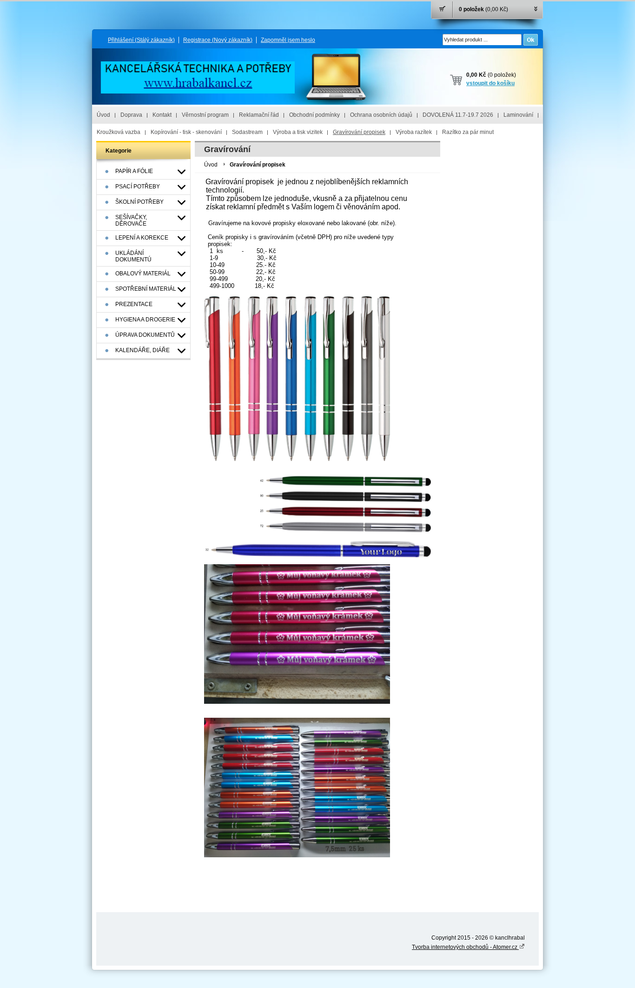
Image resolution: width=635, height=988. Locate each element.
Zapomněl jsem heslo (288, 40)
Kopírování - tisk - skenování (186, 132)
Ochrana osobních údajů (381, 115)
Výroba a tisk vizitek (298, 132)
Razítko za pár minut (468, 132)
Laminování (518, 115)
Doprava (131, 115)
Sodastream (247, 132)
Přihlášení (141, 40)
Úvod (103, 115)
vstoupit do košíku (490, 83)
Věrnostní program (205, 115)
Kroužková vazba (118, 132)
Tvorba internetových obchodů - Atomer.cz (465, 947)
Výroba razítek (414, 132)
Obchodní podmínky (314, 115)
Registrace (217, 40)
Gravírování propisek (359, 132)
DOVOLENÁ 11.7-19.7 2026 (458, 115)
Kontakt (162, 115)
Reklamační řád (259, 115)
